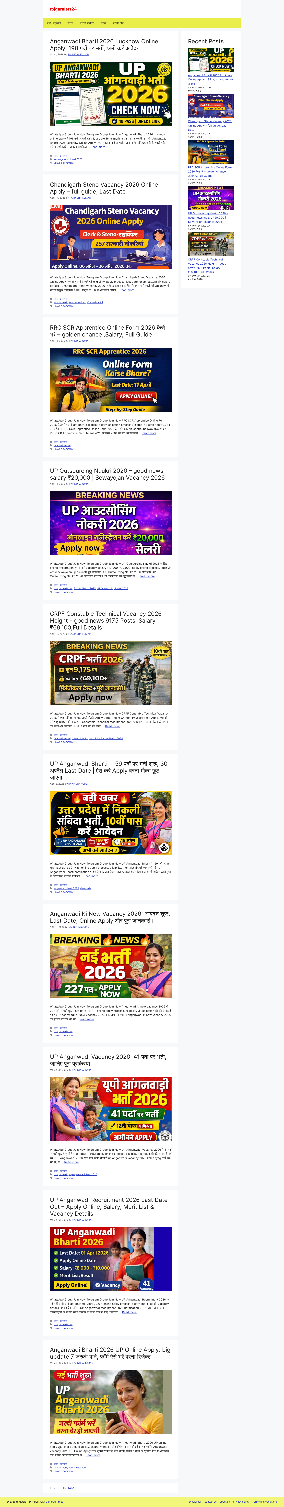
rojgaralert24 (63, 9)
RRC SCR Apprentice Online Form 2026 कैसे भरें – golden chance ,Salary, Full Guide (107, 331)
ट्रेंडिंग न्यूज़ (118, 22)
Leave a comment (63, 162)
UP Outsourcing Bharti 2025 (112, 588)
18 (64, 1488)
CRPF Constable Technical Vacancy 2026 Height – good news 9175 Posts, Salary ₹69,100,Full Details (106, 620)
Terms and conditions (264, 1501)
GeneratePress (54, 1501)
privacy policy (241, 1501)
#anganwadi (60, 302)
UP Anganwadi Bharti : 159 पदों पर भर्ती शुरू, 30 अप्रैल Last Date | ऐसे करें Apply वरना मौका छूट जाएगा (108, 770)
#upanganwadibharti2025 (83, 1174)
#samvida (85, 888)
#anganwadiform (63, 588)
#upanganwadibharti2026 (68, 159)
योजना (70, 22)
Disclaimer (195, 1501)
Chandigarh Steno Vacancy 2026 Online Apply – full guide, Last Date (104, 188)
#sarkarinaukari (77, 302)
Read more (98, 147)
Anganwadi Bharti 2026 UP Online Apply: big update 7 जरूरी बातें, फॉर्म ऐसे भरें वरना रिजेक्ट (110, 1353)
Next (73, 1488)
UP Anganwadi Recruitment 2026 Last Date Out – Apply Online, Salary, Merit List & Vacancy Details (108, 1206)
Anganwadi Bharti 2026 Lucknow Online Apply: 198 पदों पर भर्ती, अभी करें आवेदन (104, 45)
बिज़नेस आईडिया (87, 22)
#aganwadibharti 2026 (66, 888)
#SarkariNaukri (95, 302)
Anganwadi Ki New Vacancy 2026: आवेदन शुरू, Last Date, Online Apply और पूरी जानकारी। (110, 917)
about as (225, 1501)
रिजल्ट (103, 22)
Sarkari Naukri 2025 (85, 588)
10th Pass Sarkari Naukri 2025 (106, 738)
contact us (211, 1501)
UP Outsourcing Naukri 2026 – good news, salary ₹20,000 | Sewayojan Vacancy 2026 (107, 474)
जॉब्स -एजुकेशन (54, 22)
